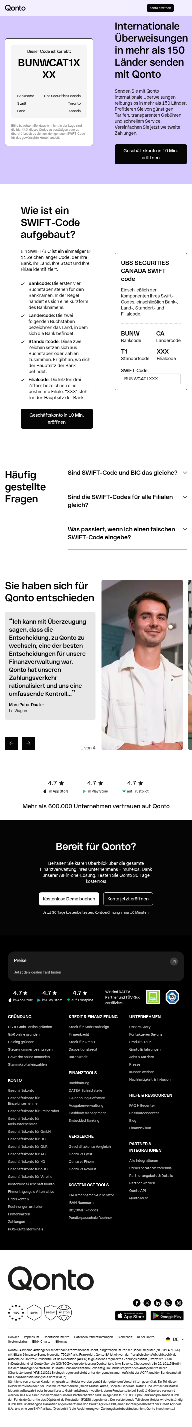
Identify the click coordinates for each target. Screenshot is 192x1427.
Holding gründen (21, 1042)
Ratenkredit (78, 1057)
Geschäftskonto (21, 1090)
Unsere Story (139, 1027)
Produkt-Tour (140, 1042)
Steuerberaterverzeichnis (150, 1168)
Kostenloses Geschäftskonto (31, 1184)
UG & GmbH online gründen (30, 1027)
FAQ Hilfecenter (142, 1105)
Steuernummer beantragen (30, 1049)
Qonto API (137, 1191)
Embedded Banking (84, 1121)
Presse (134, 1064)
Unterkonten (18, 1199)
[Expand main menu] (183, 8)
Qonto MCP (138, 1198)
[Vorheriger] (11, 743)
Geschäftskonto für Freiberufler (34, 1111)
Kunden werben (141, 1072)
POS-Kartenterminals (25, 1229)
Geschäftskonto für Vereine (30, 1177)
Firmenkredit (79, 1034)
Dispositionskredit (83, 1049)
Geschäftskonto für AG (27, 1154)
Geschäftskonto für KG (26, 1162)
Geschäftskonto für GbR (28, 1147)
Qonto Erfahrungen (144, 1049)
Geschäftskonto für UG (27, 1139)
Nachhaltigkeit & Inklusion (149, 1079)
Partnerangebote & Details (151, 1176)
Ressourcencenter (144, 1113)
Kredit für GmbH (82, 1042)
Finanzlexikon (140, 1128)
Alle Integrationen (143, 1161)
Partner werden (142, 1183)
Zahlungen (16, 1222)
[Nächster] (28, 743)
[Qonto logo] (15, 8)
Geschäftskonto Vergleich (90, 1147)
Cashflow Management (87, 1113)
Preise (20, 960)
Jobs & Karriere (141, 1057)
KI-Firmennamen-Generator (91, 1195)
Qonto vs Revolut (82, 1169)
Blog (132, 1121)
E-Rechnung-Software (87, 1098)
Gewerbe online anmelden (29, 1057)
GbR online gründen (24, 1034)
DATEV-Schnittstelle (85, 1090)
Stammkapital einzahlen (27, 1064)
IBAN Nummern (81, 1203)
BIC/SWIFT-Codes (83, 1210)
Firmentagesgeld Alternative (31, 1192)
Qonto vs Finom (81, 1162)
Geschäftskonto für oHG (28, 1169)
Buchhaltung (79, 1083)
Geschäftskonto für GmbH (29, 1132)
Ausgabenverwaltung (86, 1105)
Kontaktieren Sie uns (145, 1034)
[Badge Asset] (136, 1303)
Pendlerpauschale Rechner (90, 1218)
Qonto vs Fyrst (80, 1154)
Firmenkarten (19, 1214)
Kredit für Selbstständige (89, 1027)
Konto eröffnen (160, 8)
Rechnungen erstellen (25, 1207)
